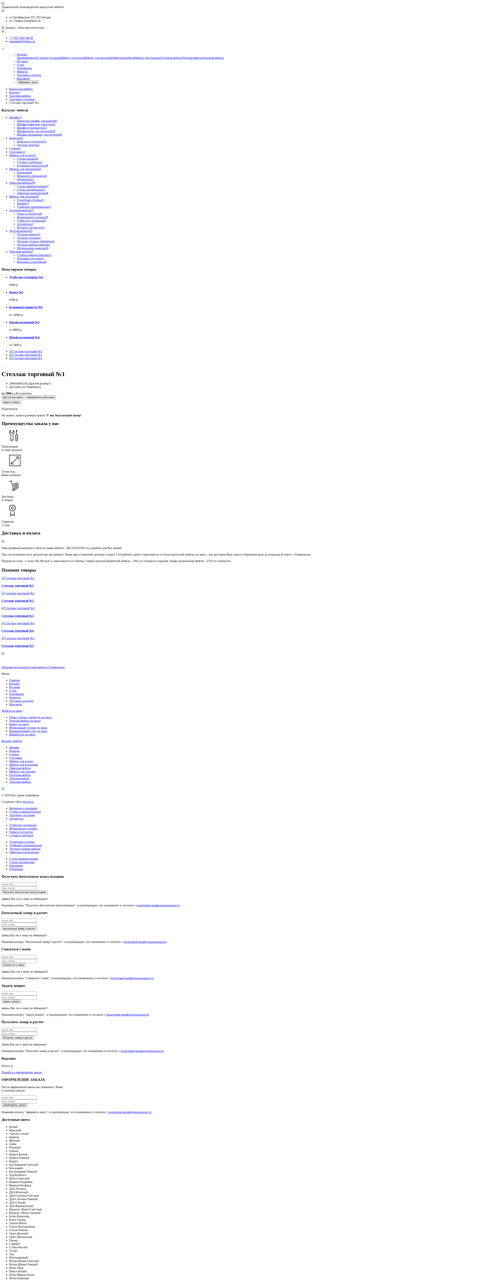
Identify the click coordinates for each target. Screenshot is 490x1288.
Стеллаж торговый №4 (18, 630)
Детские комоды (28, 145)
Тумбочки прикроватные (34, 206)
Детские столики (29, 237)
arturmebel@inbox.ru (22, 41)
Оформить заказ (28, 82)
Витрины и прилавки (32, 262)
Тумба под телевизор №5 (26, 277)
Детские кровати (28, 234)
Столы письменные (31, 189)
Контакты (23, 78)
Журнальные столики (32, 217)
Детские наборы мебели (33, 244)
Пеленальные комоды (32, 248)
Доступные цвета (13, 397)
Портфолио (24, 68)
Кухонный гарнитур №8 (25, 307)
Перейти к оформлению (22, 1072)
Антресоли (25, 224)
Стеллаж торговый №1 (18, 585)
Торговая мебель (213, 57)
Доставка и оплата (29, 75)
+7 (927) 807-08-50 (21, 38)
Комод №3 (16, 292)
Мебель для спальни (147, 57)
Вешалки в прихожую (32, 176)
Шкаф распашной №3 (24, 322)
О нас (20, 64)
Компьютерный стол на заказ (28, 731)
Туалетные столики (30, 200)
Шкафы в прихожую (32, 127)
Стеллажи (53, 57)
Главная (14, 680)
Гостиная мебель (171, 57)
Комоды (32, 57)
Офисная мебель (123, 57)
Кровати (23, 203)
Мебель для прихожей (98, 57)
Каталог (14, 683)
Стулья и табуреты (29, 162)
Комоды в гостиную (31, 141)
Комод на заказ (19, 724)
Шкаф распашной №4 (24, 337)
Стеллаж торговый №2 (18, 600)
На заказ (22, 61)
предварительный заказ (40, 397)
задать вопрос (11, 402)
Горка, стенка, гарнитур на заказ (30, 717)
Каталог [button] (22, 54)
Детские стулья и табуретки (35, 241)
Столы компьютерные (33, 186)
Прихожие (24, 172)
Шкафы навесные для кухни (36, 124)
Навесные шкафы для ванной (37, 120)
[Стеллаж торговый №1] (25, 351)
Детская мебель (192, 57)
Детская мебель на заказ (24, 720)
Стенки (42, 57)
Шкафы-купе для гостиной (36, 131)
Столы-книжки (27, 158)
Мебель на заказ (12, 710)
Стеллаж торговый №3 (18, 615)
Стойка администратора (34, 255)
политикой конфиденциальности (158, 905)
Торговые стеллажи (30, 258)
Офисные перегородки (32, 193)
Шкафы (22, 57)
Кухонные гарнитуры (32, 165)
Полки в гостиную (30, 227)
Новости (22, 71)
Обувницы (25, 179)
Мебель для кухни (72, 57)
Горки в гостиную (29, 213)
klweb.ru (28, 801)
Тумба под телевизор (31, 220)
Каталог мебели (12, 741)
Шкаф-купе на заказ (22, 734)
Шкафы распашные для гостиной (39, 134)
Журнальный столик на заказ (28, 727)
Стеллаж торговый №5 (18, 645)
